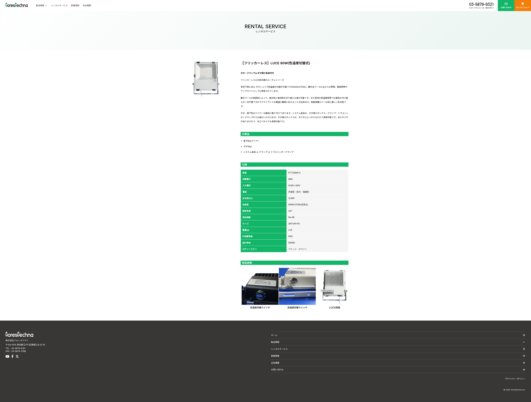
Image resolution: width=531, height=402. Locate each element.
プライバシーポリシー (515, 378)
